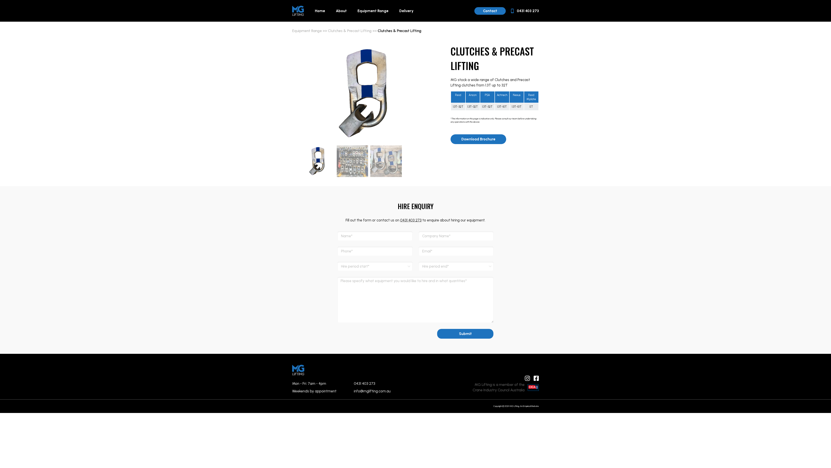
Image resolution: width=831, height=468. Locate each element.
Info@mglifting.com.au (372, 391)
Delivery (406, 11)
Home (320, 11)
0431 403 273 (411, 220)
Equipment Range (373, 11)
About (341, 11)
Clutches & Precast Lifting (350, 31)
